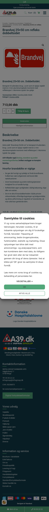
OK (24, 287)
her (30, 276)
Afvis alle (24, 293)
